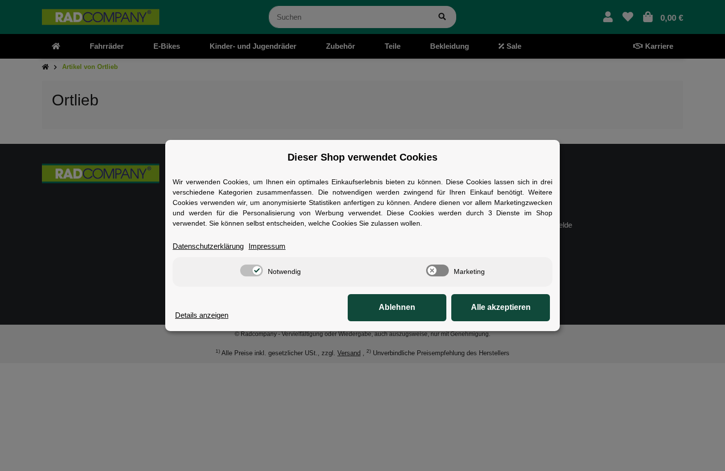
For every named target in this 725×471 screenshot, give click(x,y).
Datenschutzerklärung (208, 246)
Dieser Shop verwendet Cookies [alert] (362, 157)
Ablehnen (397, 307)
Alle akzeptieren (501, 307)
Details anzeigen (201, 315)
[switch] (251, 270)
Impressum (267, 246)
